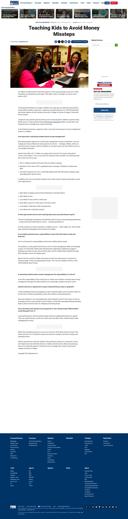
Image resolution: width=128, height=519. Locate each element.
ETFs (49, 451)
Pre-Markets (51, 460)
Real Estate (74, 3)
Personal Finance (26, 3)
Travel (86, 445)
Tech (82, 3)
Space (12, 485)
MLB (30, 475)
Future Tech (13, 481)
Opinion (50, 468)
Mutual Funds (51, 462)
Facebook (55, 41)
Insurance (13, 451)
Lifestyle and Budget (42, 22)
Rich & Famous (89, 443)
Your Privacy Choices (46, 506)
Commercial (106, 443)
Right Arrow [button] (125, 14)
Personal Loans (14, 447)
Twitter (59, 41)
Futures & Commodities (54, 447)
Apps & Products (89, 496)
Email (69, 41)
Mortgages (13, 441)
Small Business (33, 445)
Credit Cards (13, 445)
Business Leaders (52, 453)
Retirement (13, 456)
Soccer (31, 481)
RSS (106, 507)
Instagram (93, 507)
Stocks (49, 441)
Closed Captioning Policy (91, 485)
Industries (50, 456)
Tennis (31, 485)
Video (89, 3)
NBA (30, 473)
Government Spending (35, 441)
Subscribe (104, 110)
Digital (12, 471)
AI (10, 483)
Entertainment (89, 441)
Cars (86, 447)
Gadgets (12, 475)
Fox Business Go (89, 494)
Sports (31, 468)
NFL (30, 471)
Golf (30, 483)
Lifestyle (64, 3)
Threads (62, 41)
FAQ (86, 479)
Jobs (86, 473)
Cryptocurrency (52, 445)
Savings (12, 449)
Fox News (87, 490)
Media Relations (89, 481)
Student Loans (14, 443)
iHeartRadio (116, 507)
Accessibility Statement (91, 487)
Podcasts (96, 3)
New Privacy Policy (31, 506)
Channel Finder (89, 471)
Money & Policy (33, 443)
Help (54, 506)
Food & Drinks (88, 451)
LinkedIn (103, 507)
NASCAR (31, 477)
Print (65, 41)
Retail (49, 458)
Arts (86, 453)
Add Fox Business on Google (80, 41)
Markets (46, 3)
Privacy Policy (99, 116)
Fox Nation (87, 492)
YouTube (96, 507)
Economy (38, 3)
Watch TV (114, 3)
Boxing (31, 479)
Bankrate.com (24, 41)
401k (11, 453)
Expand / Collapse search (103, 3)
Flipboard (99, 507)
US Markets (51, 443)
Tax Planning (13, 458)
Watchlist (55, 3)
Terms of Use (108, 116)
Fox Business (14, 3)
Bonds (49, 449)
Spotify (113, 507)
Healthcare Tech (14, 479)
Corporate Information (91, 483)
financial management (53, 122)
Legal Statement (31, 509)
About (87, 468)
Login (107, 3)
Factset (62, 508)
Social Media (13, 473)
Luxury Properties (108, 445)
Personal (105, 441)
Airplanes (87, 449)
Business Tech (14, 477)
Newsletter (109, 507)
